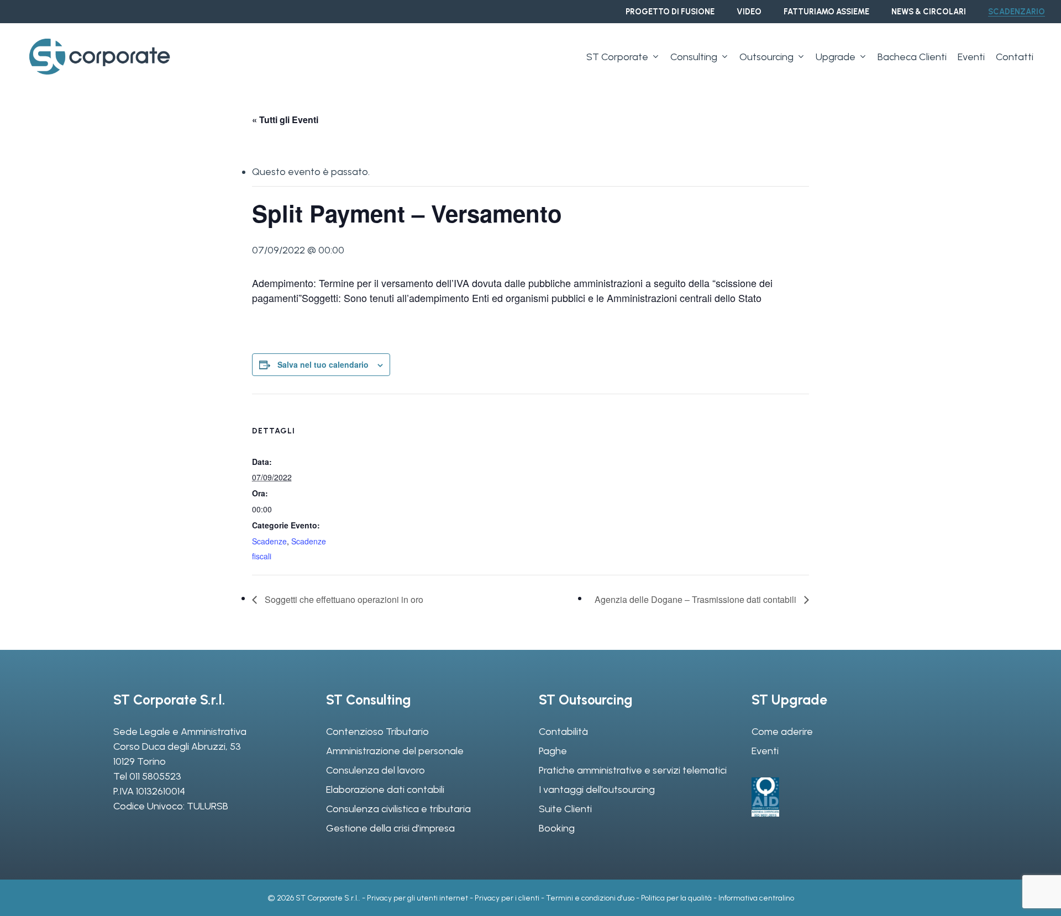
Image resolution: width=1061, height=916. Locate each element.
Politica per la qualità (676, 898)
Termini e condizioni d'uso (590, 898)
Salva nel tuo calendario (323, 364)
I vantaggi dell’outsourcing (597, 789)
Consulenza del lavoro (375, 770)
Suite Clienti (565, 809)
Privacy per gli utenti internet (417, 898)
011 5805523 (155, 776)
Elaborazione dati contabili (385, 789)
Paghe (553, 751)
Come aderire (782, 732)
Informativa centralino (756, 898)
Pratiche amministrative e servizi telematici (633, 770)
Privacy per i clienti (507, 898)
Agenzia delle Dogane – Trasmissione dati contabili (697, 599)
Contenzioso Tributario (377, 732)
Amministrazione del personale (395, 751)
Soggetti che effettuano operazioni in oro (342, 599)
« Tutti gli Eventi (285, 119)
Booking (557, 828)
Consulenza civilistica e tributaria (398, 809)
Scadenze (269, 541)
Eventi (765, 751)
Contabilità (563, 732)
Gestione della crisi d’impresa (390, 828)
